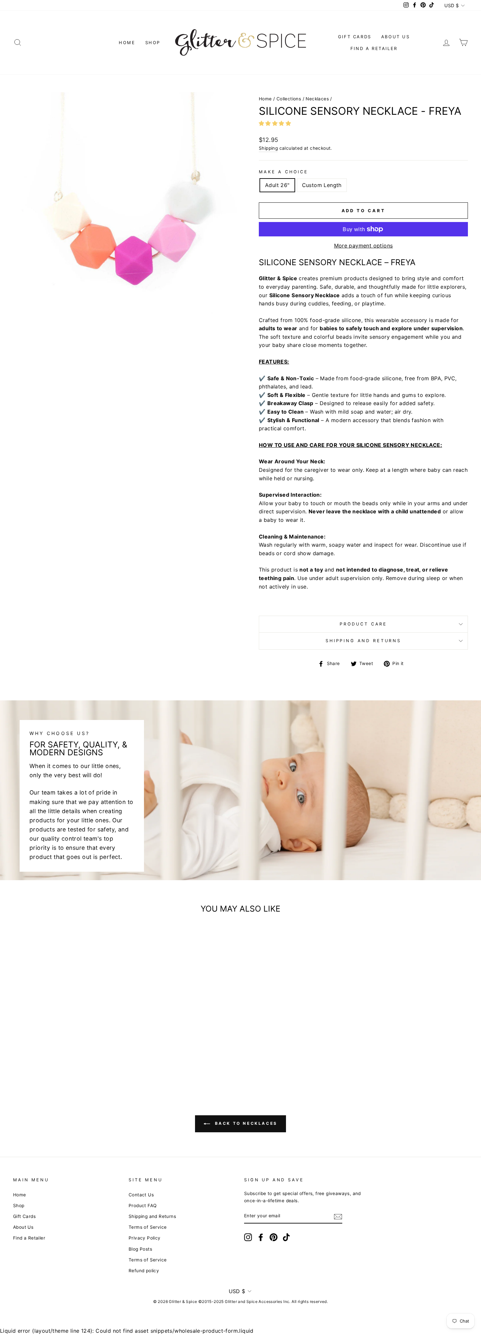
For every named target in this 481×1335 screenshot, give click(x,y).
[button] (276, 123)
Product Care (363, 624)
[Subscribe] (338, 1216)
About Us (395, 36)
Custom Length (322, 185)
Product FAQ (142, 1205)
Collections (288, 98)
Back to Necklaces (245, 1123)
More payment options (363, 245)
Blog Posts (140, 1249)
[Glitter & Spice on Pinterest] (273, 1237)
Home (127, 42)
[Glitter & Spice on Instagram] (248, 1237)
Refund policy (144, 1270)
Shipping (268, 148)
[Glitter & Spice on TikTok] (286, 1237)
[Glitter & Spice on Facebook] (261, 1237)
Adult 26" (277, 185)
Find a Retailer (374, 48)
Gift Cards (354, 36)
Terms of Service (148, 1227)
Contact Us (141, 1194)
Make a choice (283, 171)
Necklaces (317, 98)
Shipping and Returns (363, 640)
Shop (152, 42)
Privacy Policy (145, 1238)
